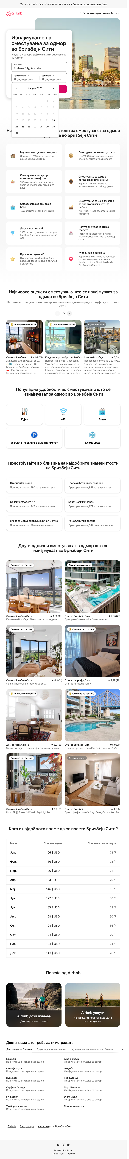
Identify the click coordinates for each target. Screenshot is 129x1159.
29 (47, 126)
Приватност (58, 1153)
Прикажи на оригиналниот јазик (90, 4)
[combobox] (39, 68)
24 (16, 126)
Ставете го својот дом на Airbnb (99, 13)
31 (17, 133)
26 (29, 126)
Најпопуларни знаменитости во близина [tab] (92, 1049)
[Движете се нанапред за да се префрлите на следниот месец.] (53, 88)
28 (41, 126)
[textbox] (25, 79)
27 (35, 126)
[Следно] (69, 313)
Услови (71, 1153)
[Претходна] (57, 313)
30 (53, 126)
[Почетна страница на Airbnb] (14, 13)
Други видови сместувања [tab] (51, 1049)
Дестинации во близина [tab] (19, 1049)
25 (23, 126)
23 (53, 120)
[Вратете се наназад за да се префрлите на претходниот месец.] (17, 88)
